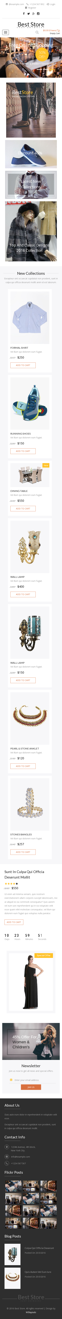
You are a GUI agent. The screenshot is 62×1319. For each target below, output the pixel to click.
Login (52, 4)
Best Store (31, 24)
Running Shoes (20, 433)
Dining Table (19, 491)
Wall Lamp (17, 576)
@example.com (16, 4)
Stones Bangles (21, 834)
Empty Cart (55, 33)
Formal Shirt (19, 347)
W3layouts (31, 1312)
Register (32, 7)
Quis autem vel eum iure (38, 1271)
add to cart (23, 365)
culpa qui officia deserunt (39, 1247)
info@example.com (20, 1156)
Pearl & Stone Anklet (24, 748)
